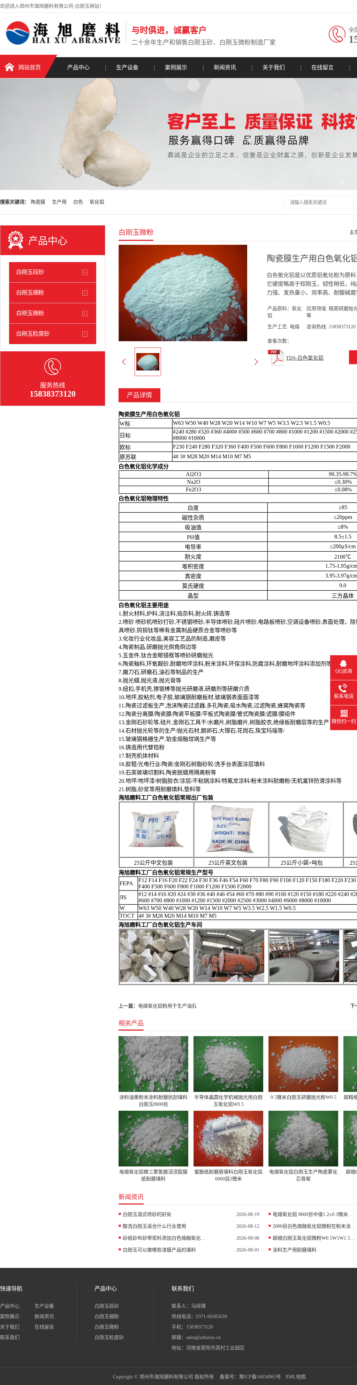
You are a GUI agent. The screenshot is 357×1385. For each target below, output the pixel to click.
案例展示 (176, 67)
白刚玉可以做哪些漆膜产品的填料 (159, 1250)
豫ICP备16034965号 (260, 1376)
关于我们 (274, 67)
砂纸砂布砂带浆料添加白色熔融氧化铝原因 (164, 1238)
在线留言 (322, 67)
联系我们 (10, 1337)
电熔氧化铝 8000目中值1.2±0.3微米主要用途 (314, 1214)
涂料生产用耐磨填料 (295, 1250)
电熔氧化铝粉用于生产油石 (167, 1006)
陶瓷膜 (38, 202)
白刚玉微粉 (30, 313)
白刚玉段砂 (30, 272)
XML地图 (295, 1376)
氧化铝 (97, 202)
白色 (78, 202)
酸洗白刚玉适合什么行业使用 (154, 1226)
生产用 (59, 202)
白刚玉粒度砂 (33, 333)
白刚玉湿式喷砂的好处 (147, 1214)
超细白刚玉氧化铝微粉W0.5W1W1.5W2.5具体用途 (314, 1238)
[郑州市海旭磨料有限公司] (61, 43)
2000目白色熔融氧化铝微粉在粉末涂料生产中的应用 (314, 1226)
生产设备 (127, 67)
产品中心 (78, 67)
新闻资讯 (225, 67)
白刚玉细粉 (30, 292)
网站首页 (29, 67)
